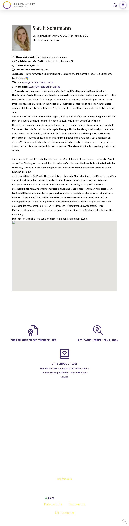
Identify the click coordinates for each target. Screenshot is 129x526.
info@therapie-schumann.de (38, 82)
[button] (123, 5)
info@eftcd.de (64, 479)
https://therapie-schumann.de (43, 86)
